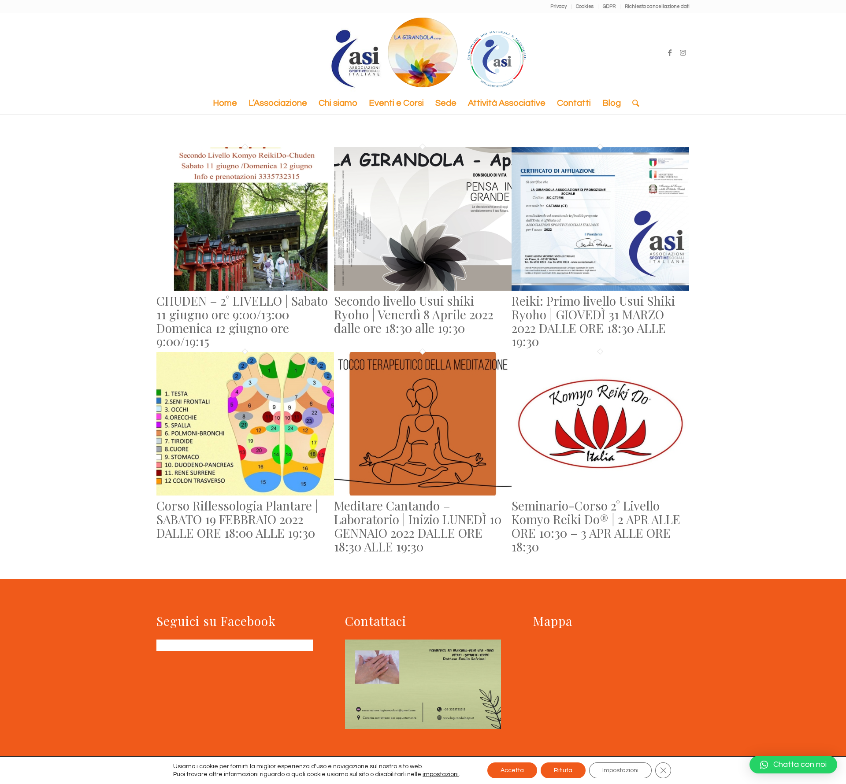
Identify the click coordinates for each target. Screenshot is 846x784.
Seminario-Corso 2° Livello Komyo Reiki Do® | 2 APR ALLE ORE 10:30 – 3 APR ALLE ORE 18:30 (596, 525)
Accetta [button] (512, 770)
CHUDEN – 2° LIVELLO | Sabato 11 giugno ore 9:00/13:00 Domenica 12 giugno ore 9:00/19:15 (242, 320)
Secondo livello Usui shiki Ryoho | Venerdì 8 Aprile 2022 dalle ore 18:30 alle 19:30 (414, 314)
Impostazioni (620, 770)
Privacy (558, 6)
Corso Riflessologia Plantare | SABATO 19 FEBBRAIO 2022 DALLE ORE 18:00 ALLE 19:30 (237, 519)
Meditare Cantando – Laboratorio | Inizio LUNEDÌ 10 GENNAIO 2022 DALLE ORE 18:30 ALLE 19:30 (417, 525)
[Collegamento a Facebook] (669, 52)
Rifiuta (563, 770)
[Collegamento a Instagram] (683, 52)
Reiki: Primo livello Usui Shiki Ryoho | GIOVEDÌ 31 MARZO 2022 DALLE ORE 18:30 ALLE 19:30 (593, 320)
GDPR (609, 6)
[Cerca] (633, 103)
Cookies (585, 6)
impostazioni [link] (441, 774)
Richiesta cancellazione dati (657, 6)
